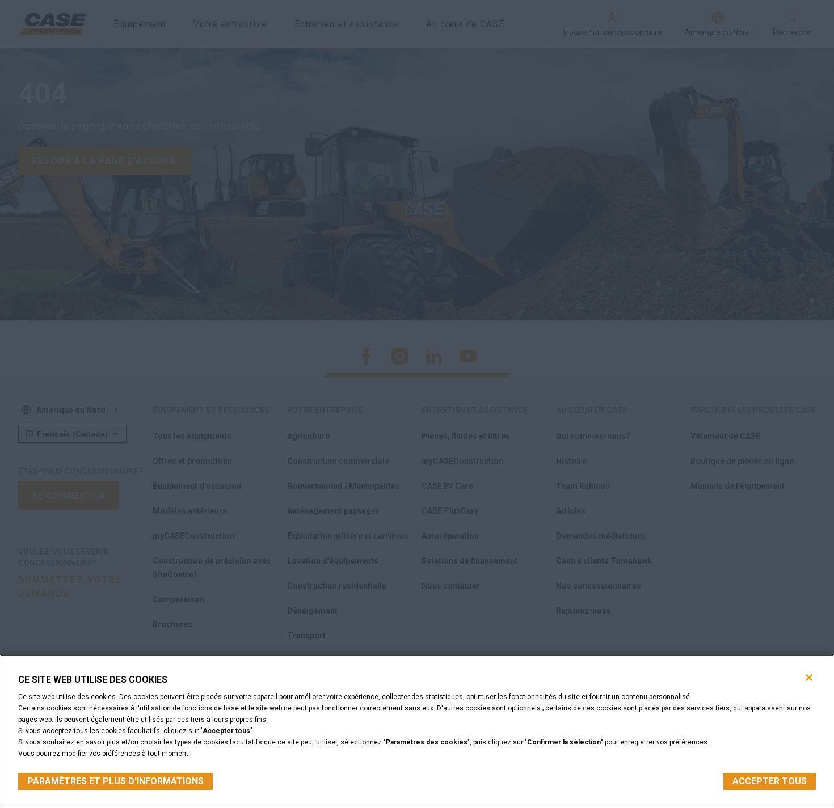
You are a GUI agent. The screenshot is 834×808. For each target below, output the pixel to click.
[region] (417, 731)
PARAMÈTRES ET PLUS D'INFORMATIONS (115, 781)
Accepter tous (769, 781)
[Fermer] (809, 677)
